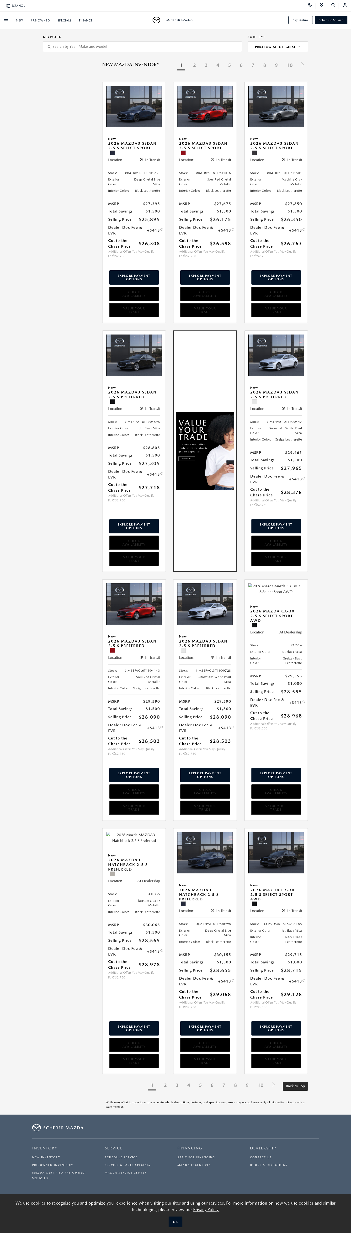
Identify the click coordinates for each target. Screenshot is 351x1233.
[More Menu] (6, 20)
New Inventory (46, 1157)
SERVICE (113, 1148)
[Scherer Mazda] (158, 20)
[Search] (335, 6)
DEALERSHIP (263, 1148)
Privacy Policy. (206, 1209)
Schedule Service (331, 20)
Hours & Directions (268, 1165)
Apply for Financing (196, 1157)
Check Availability (134, 294)
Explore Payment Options (134, 277)
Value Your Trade (134, 310)
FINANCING (189, 1148)
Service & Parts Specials (127, 1165)
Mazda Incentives (194, 1165)
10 (290, 65)
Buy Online (300, 20)
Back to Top (295, 1086)
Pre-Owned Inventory (52, 1165)
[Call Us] (311, 6)
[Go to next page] (302, 65)
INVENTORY (44, 1148)
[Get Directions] (323, 6)
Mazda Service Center (126, 1172)
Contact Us (261, 1157)
